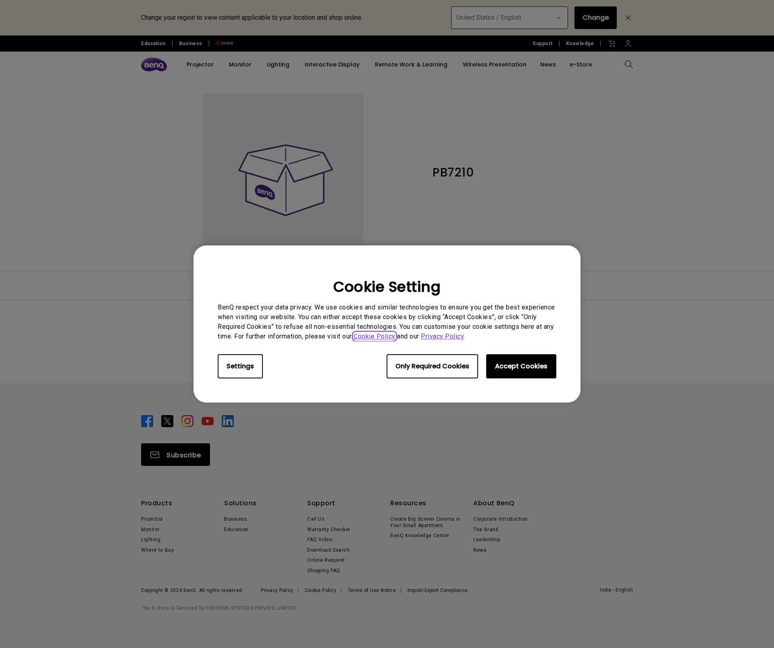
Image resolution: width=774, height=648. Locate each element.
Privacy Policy (442, 336)
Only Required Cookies (432, 366)
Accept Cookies (521, 366)
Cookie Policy (374, 336)
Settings (240, 366)
